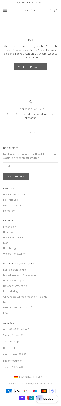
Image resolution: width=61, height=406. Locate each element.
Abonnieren (16, 176)
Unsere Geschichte (14, 194)
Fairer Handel (10, 199)
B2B (5, 302)
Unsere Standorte (13, 237)
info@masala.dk (12, 360)
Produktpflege (11, 291)
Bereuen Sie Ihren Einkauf (17, 307)
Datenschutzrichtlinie (15, 285)
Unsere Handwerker (14, 253)
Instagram (9, 210)
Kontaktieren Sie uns (15, 269)
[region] (30, 113)
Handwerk (9, 232)
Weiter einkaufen (30, 67)
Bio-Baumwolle (12, 205)
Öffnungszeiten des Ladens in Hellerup (25, 296)
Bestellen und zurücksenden (19, 275)
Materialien (9, 226)
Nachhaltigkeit (11, 248)
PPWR (6, 312)
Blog (5, 242)
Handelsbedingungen (15, 280)
